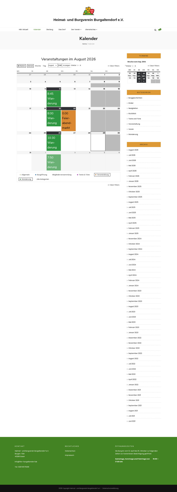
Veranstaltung (134, 124)
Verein (131, 129)
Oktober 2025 (134, 191)
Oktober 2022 (134, 348)
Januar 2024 (133, 285)
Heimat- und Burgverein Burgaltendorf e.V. (88, 20)
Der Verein (75, 29)
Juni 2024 (132, 265)
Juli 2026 (131, 155)
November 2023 (134, 291)
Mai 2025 (132, 218)
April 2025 (132, 223)
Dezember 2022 (134, 338)
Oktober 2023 (134, 296)
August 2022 (133, 358)
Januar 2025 (133, 233)
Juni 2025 (132, 212)
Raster (21, 66)
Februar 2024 (133, 280)
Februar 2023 (133, 327)
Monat (30, 66)
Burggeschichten (135, 98)
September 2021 (135, 405)
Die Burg (49, 29)
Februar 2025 (133, 228)
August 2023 (133, 306)
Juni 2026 (132, 160)
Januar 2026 (133, 181)
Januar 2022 (133, 384)
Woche (38, 66)
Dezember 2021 (134, 390)
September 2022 (135, 353)
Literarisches (90, 29)
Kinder (131, 103)
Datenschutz (70, 451)
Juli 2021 (131, 416)
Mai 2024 (132, 270)
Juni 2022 (132, 369)
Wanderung (133, 134)
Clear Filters (114, 66)
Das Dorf (62, 29)
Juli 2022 (131, 364)
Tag (44, 66)
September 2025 (135, 197)
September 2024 (135, 249)
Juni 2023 (132, 317)
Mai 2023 (131, 322)
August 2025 (133, 202)
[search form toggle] (155, 30)
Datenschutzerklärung (110, 488)
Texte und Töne (134, 119)
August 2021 (133, 411)
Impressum (69, 455)
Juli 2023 (131, 312)
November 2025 (134, 186)
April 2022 (132, 379)
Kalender (37, 29)
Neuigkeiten (133, 108)
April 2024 (132, 275)
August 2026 (133, 150)
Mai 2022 (131, 374)
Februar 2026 (133, 176)
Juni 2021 (131, 421)
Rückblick (132, 113)
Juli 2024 (131, 259)
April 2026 (132, 171)
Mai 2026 (132, 165)
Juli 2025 (131, 207)
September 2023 (135, 301)
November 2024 (134, 238)
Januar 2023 (133, 332)
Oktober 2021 (133, 400)
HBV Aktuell (23, 29)
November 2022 (134, 343)
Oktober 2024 (134, 244)
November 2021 (134, 395)
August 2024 (133, 254)
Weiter (74, 65)
